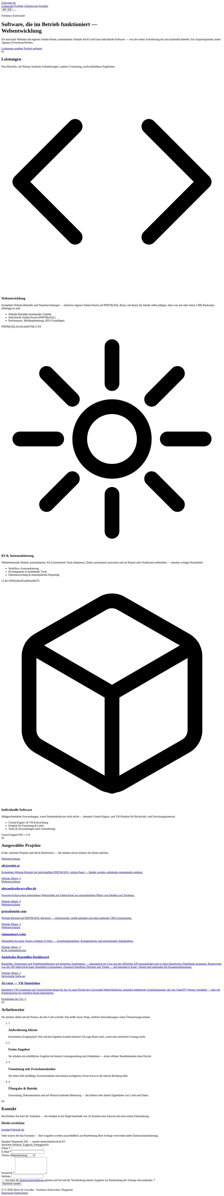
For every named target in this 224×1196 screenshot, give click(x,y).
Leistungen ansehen (12, 48)
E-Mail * (6, 1151)
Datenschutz (21, 1192)
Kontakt (43, 6)
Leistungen (7, 6)
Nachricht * (7, 1172)
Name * (5, 1148)
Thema (5, 1155)
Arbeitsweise (31, 6)
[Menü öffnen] (14, 10)
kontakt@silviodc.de (12, 1129)
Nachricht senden (11, 1183)
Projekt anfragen (33, 48)
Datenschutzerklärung (32, 1180)
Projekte (18, 6)
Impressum (7, 1192)
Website (5, 1176)
